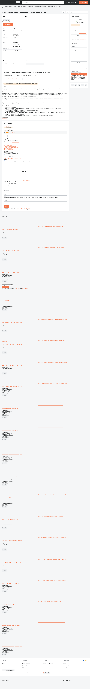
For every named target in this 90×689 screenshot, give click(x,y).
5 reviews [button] (13, 132)
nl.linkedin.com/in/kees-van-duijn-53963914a (12, 158)
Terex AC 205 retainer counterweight (10, 229)
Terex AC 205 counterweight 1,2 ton (10, 519)
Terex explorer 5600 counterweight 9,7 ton (11, 497)
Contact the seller (8, 24)
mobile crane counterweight (16, 35)
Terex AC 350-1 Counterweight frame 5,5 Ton (12, 646)
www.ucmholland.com (8, 145)
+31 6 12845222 (15, 142)
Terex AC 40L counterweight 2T (9, 604)
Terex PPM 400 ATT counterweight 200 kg (11, 583)
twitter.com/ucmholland (8, 148)
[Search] (23, 2)
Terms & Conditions (26, 663)
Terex (14, 28)
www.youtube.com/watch (8, 149)
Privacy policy (24, 665)
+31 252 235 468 (16, 154)
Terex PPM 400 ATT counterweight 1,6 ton (11, 562)
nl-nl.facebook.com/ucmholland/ (10, 146)
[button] (63, 12)
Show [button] (11, 142)
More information (74, 41)
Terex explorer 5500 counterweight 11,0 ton (11, 476)
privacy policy (19, 208)
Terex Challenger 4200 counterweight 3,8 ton (12, 454)
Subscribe (5, 286)
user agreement (27, 208)
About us (3, 663)
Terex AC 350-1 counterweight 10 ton (10, 250)
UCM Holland (6, 126)
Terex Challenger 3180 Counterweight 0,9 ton (12, 322)
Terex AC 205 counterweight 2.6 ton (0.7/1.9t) (12, 365)
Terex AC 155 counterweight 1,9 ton (10, 430)
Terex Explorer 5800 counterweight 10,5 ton (12, 540)
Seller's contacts (5, 667)
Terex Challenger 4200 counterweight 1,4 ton (12, 386)
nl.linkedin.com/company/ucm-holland (11, 147)
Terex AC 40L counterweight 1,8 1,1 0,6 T (11, 625)
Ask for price (7, 20)
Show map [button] (24, 171)
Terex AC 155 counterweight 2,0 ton (10, 408)
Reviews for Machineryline (27, 669)
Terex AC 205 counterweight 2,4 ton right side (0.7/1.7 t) (14, 344)
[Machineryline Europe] (8, 2)
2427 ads (9, 128)
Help (3, 665)
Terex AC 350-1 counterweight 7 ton (10, 300)
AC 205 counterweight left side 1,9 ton (17, 31)
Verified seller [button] (8, 127)
